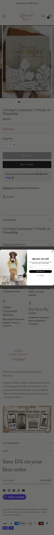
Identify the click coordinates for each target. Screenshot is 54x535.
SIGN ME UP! (40, 271)
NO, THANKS (40, 275)
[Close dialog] (52, 251)
